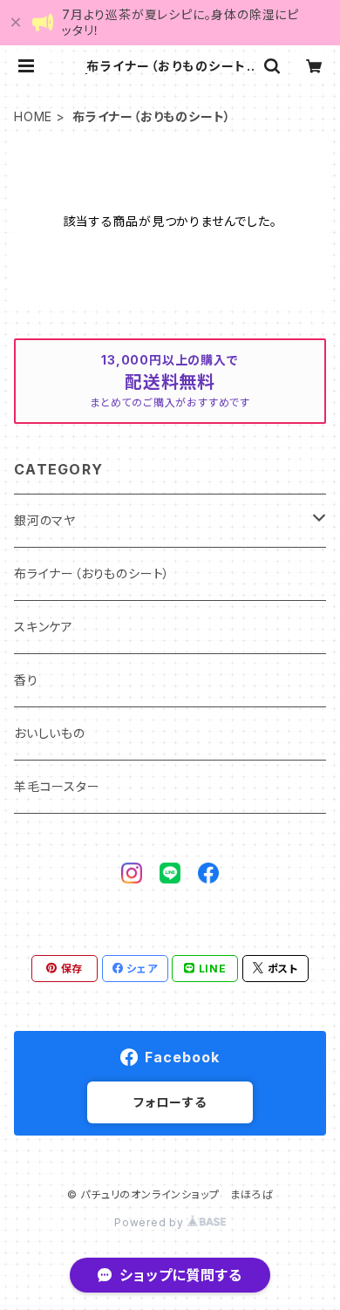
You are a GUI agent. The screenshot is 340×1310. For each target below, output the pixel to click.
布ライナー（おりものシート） (92, 573)
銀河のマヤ (45, 520)
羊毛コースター (57, 786)
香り (26, 679)
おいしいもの (49, 733)
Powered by (150, 1222)
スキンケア (43, 626)
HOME (33, 116)
